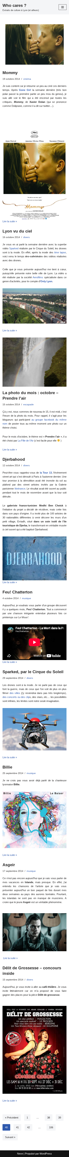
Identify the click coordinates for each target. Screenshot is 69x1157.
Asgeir (9, 865)
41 (17, 1127)
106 (51, 1127)
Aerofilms (38, 277)
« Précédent (11, 1117)
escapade (28, 404)
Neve (20, 1153)
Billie (7, 767)
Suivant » (10, 1137)
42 (28, 1127)
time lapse (60, 252)
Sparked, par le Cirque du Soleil (33, 672)
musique (26, 598)
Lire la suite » (10, 221)
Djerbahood (14, 459)
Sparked (14, 248)
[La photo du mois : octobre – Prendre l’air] (34, 362)
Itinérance (20, 488)
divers (26, 237)
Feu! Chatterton (17, 592)
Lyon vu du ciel (17, 231)
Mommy (10, 72)
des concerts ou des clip (16, 697)
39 (59, 1117)
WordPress (46, 1153)
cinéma (27, 79)
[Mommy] (34, 45)
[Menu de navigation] (62, 7)
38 (48, 1117)
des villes (15, 693)
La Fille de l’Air (25, 440)
